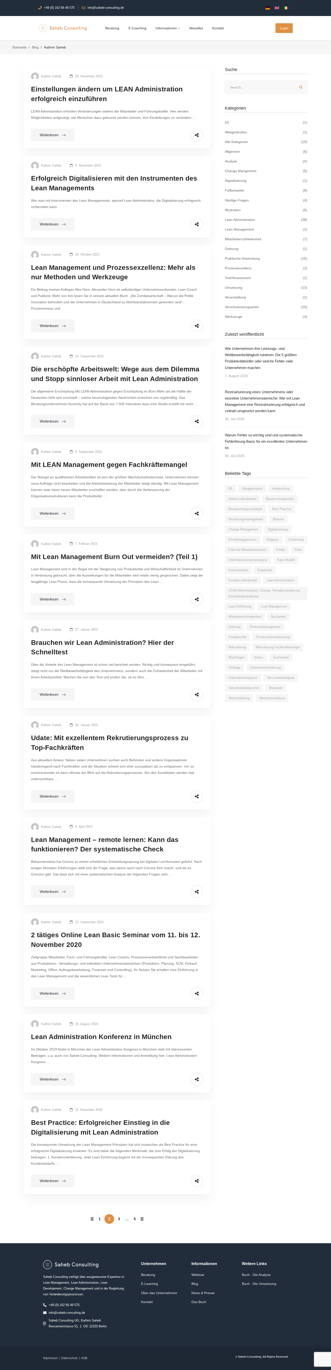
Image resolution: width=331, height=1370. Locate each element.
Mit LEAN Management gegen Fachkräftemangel (109, 464)
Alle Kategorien (266, 142)
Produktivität (237, 637)
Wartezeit (275, 688)
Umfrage (234, 667)
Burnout (278, 519)
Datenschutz (69, 1358)
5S (266, 122)
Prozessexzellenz (266, 268)
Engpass (273, 539)
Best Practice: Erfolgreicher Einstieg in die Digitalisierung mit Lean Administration (100, 1127)
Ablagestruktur (266, 132)
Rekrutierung (237, 647)
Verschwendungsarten (266, 307)
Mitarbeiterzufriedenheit (266, 239)
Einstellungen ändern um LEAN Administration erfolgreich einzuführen (107, 94)
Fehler (280, 550)
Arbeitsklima (281, 488)
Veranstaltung (266, 297)
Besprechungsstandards (245, 509)
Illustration (266, 210)
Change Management (243, 529)
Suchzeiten (281, 657)
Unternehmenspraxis (243, 678)
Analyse (266, 161)
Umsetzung (266, 287)
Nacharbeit (278, 616)
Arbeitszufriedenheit (242, 499)
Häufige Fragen (266, 200)
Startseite (19, 47)
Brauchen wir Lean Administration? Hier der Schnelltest (102, 647)
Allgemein (266, 151)
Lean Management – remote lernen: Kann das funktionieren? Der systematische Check (105, 844)
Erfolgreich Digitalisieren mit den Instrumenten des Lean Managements (114, 183)
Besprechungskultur (280, 499)
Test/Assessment (266, 278)
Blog (35, 47)
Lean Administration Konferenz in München (101, 1037)
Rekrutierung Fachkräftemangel (278, 647)
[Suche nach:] (266, 87)
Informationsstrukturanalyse (248, 560)
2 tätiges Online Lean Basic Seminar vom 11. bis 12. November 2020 (115, 939)
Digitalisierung (266, 181)
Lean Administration (266, 220)
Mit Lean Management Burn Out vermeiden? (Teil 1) (114, 557)
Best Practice (281, 509)
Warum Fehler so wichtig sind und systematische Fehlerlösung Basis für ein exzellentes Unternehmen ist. (266, 441)
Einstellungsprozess (243, 539)
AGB (84, 1358)
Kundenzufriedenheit (243, 580)
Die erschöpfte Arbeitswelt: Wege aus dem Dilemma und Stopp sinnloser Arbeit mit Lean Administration (115, 374)
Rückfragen (236, 657)
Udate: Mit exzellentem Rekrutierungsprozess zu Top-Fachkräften (109, 742)
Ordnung (266, 249)
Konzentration (238, 570)
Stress (258, 657)
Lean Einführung (240, 606)
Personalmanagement (265, 627)
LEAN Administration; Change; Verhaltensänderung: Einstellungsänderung (265, 593)
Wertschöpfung (239, 698)
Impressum (50, 1358)
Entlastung (296, 539)
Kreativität (265, 570)
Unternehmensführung (265, 667)
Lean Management (266, 229)
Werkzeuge (266, 317)
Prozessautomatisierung (273, 637)
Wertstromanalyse (272, 698)
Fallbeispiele (266, 190)
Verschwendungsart (280, 678)
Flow (298, 550)
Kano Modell (286, 560)
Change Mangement (266, 171)
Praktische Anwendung (266, 258)
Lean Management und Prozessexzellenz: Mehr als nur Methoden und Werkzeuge (113, 272)
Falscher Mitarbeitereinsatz (248, 550)
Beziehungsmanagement (246, 519)
